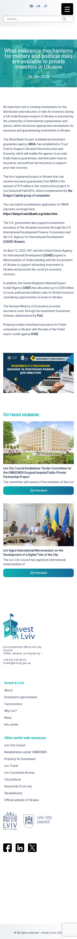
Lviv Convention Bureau (19, 772)
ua (38, 6)
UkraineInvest (13, 793)
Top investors (13, 704)
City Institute (12, 779)
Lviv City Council (14, 745)
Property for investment (20, 759)
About (8, 690)
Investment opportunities (20, 697)
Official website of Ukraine (21, 800)
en (31, 6)
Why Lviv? (10, 711)
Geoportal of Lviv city (18, 786)
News (8, 717)
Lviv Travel (11, 765)
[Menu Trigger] (67, 9)
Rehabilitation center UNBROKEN (25, 752)
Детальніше (38, 490)
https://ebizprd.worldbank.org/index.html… (31, 214)
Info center (11, 724)
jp (45, 6)
